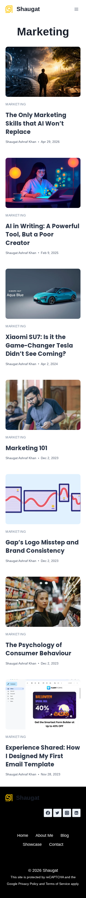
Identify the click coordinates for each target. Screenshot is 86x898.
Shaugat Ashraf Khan (21, 142)
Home (22, 835)
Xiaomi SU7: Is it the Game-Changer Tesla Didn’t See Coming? (39, 345)
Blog (65, 835)
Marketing (16, 104)
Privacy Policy (28, 884)
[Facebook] (48, 813)
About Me (44, 835)
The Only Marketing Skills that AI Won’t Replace (36, 123)
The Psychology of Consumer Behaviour (38, 649)
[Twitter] (57, 813)
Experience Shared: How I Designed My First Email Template (43, 755)
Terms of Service (58, 884)
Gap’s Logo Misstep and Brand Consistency (42, 546)
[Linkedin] (76, 813)
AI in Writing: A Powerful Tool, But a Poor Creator (42, 234)
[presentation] (43, 72)
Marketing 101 (26, 448)
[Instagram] (67, 813)
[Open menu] (76, 9)
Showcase (32, 844)
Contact (56, 844)
